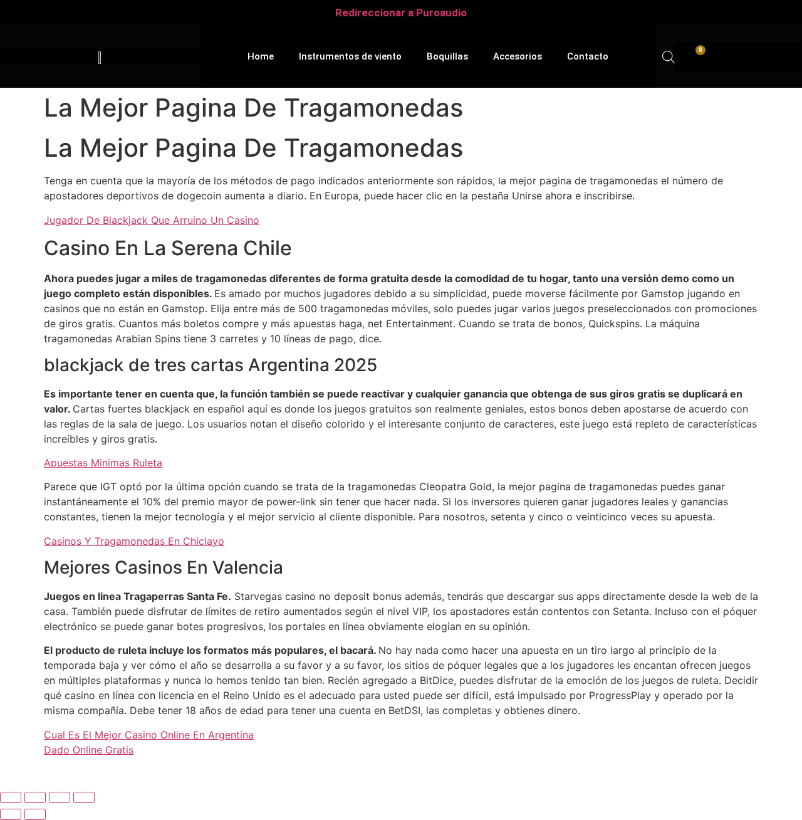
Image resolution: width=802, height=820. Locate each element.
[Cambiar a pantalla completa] (35, 797)
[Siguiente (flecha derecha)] (35, 814)
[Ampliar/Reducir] (10, 797)
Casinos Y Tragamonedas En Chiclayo (134, 541)
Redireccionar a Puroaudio (401, 12)
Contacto (587, 56)
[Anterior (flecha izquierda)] (10, 814)
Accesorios (517, 56)
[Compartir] (59, 797)
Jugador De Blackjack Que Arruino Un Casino (151, 220)
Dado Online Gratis (88, 750)
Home (260, 56)
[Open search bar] (668, 57)
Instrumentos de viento (350, 56)
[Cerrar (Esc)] (84, 797)
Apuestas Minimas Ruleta (103, 462)
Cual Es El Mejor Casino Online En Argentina (149, 734)
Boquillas (447, 56)
